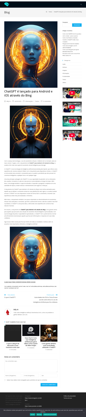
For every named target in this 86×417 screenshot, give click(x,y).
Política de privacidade (70, 396)
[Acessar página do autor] (7, 312)
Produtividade (66, 76)
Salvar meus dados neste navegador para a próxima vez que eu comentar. (27, 380)
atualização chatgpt (17, 286)
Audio (64, 64)
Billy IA (9, 101)
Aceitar (33, 414)
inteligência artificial (36, 286)
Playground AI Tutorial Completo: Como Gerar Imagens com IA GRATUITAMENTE (71, 45)
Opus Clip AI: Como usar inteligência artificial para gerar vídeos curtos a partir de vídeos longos (31, 341)
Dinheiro (65, 67)
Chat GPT (28, 286)
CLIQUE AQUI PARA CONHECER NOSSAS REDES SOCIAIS (19, 282)
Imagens (65, 70)
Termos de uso (68, 398)
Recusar (39, 414)
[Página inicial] (46, 12)
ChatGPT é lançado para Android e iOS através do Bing (68, 12)
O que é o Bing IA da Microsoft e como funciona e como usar (13, 345)
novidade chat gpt (14, 288)
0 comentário (47, 101)
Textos (37, 101)
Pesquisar (65, 22)
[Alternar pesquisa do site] (81, 4)
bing (24, 286)
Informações (29, 101)
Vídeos (64, 82)
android (9, 286)
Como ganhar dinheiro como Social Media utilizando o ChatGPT (49, 345)
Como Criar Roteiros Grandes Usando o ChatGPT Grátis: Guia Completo (71, 40)
